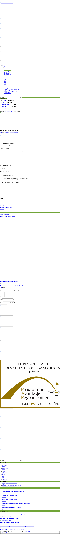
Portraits (5, 81)
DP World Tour (5, 106)
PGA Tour (4, 100)
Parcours (5, 80)
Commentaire (2, 296)
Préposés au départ (7, 90)
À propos (3, 66)
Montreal (5, 78)
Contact (3, 95)
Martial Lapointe (4, 458)
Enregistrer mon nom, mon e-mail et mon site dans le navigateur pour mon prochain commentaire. (13, 302)
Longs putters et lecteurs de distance (9, 281)
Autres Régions (6, 85)
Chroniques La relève (7, 72)
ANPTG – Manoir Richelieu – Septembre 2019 (12, 89)
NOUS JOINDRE (27, 496)
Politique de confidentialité (3, 497)
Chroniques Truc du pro (7, 73)
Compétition (3, 434)
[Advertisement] (24, 190)
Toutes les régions (4, 444)
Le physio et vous (6, 77)
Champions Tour (6, 109)
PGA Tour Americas (6, 104)
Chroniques (5, 69)
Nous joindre (4, 1)
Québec (5, 83)
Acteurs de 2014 (6, 88)
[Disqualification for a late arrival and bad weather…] (7, 283)
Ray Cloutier (3, 470)
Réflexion (5, 84)
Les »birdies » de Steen (7, 93)
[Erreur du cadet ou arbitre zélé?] (4, 214)
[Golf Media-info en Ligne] (6, 3)
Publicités (3, 94)
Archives (3, 86)
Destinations (6, 75)
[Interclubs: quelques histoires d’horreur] (5, 485)
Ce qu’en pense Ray (7, 71)
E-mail (1, 299)
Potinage (5, 82)
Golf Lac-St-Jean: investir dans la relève (9, 460)
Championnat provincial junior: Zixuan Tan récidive (8, 451)
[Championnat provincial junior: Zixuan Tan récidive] (7, 492)
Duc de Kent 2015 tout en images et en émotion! (11, 91)
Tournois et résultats (4, 443)
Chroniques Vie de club (7, 74)
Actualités (5, 68)
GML (1, 132)
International (3, 436)
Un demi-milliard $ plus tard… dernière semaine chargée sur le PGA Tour (11, 450)
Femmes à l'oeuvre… (7, 92)
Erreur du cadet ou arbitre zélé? (7, 216)
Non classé (5, 79)
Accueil (3, 65)
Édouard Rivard (4, 466)
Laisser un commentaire (15, 132)
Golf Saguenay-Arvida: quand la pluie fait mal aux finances (9, 448)
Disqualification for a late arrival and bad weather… (12, 285)
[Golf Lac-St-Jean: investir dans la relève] (5, 481)
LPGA (3, 102)
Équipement (5, 76)
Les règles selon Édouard (7, 70)
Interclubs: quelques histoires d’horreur (7, 449)
